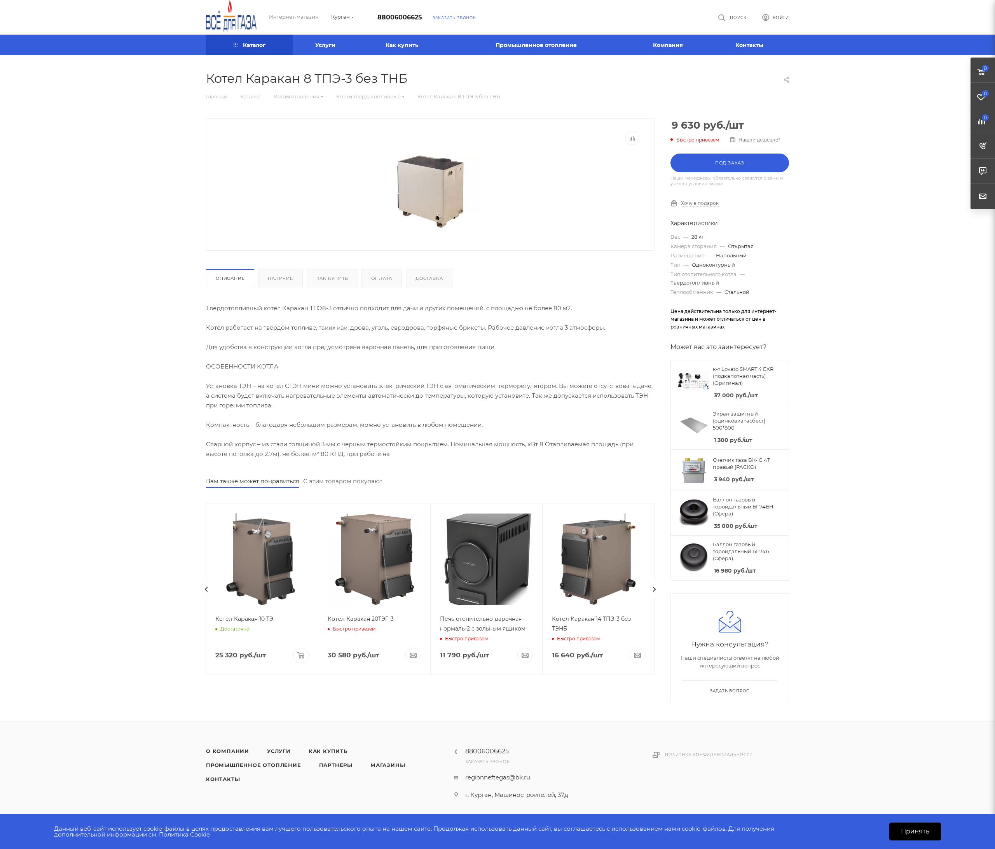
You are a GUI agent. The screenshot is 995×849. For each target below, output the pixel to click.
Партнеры (336, 765)
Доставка (429, 278)
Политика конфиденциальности (709, 754)
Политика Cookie (184, 834)
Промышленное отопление (253, 765)
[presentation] (206, 589)
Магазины (387, 765)
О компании (227, 751)
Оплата (381, 278)
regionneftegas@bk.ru (497, 777)
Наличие (280, 278)
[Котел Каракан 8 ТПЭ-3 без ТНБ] (430, 192)
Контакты (223, 779)
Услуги (279, 751)
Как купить (332, 278)
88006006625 (399, 17)
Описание (230, 278)
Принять (915, 831)
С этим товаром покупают (342, 481)
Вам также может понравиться (252, 481)
